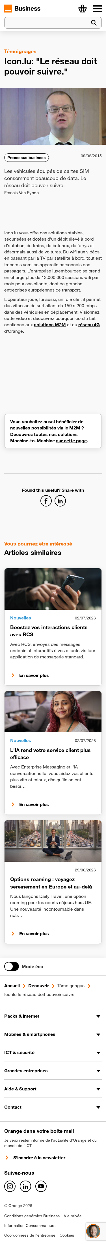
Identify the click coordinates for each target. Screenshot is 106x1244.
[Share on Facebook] (46, 501)
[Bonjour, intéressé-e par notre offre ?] (93, 1231)
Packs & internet (21, 1016)
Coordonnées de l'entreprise (29, 1235)
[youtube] (41, 1186)
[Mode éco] (11, 966)
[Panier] (82, 8)
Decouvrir (38, 985)
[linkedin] (25, 1186)
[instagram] (10, 1186)
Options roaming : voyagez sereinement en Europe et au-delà (51, 882)
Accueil (12, 985)
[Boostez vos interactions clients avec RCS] (53, 589)
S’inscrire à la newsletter (39, 1157)
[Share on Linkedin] (60, 501)
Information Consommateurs (29, 1225)
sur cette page (71, 440)
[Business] (97, 8)
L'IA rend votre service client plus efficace (50, 753)
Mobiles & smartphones (29, 1034)
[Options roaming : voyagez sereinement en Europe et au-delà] (53, 841)
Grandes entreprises (26, 1070)
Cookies (67, 1235)
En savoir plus (34, 675)
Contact (12, 1107)
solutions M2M (50, 324)
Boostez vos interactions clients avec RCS (49, 630)
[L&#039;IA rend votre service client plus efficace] (53, 712)
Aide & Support (20, 1089)
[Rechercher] (94, 23)
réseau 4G (89, 324)
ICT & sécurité (19, 1052)
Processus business (26, 157)
